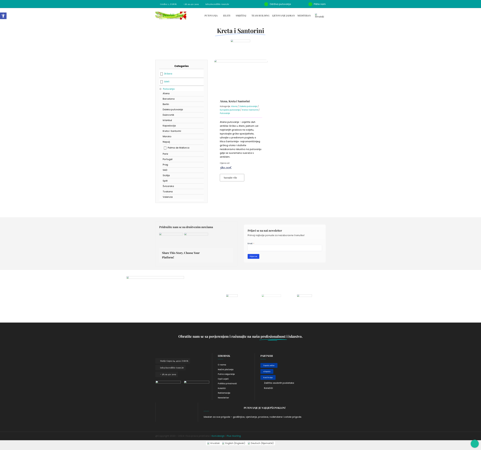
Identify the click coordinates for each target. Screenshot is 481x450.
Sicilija (166, 175)
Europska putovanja (230, 109)
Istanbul (167, 120)
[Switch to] (321, 15)
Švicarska (168, 186)
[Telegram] (228, 253)
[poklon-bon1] (179, 403)
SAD (165, 170)
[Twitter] (212, 253)
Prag (165, 164)
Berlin (166, 104)
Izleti (166, 81)
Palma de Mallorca (178, 147)
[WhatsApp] (224, 253)
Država (168, 73)
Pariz (165, 153)
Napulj (166, 141)
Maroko (167, 136)
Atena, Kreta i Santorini (235, 101)
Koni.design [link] (218, 435)
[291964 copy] (168, 381)
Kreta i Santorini (172, 131)
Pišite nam (320, 4)
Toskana (168, 191)
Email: (251, 243)
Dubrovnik (168, 114)
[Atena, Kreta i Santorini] (240, 61)
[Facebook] (208, 253)
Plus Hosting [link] (234, 435)
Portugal (167, 159)
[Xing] (224, 257)
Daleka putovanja (173, 109)
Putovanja (168, 88)
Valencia (168, 196)
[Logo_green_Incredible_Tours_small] (170, 12)
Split (165, 180)
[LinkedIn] (220, 253)
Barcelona (168, 98)
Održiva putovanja (280, 4)
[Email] (228, 257)
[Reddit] (216, 253)
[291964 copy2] (196, 381)
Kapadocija (169, 125)
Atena (166, 93)
